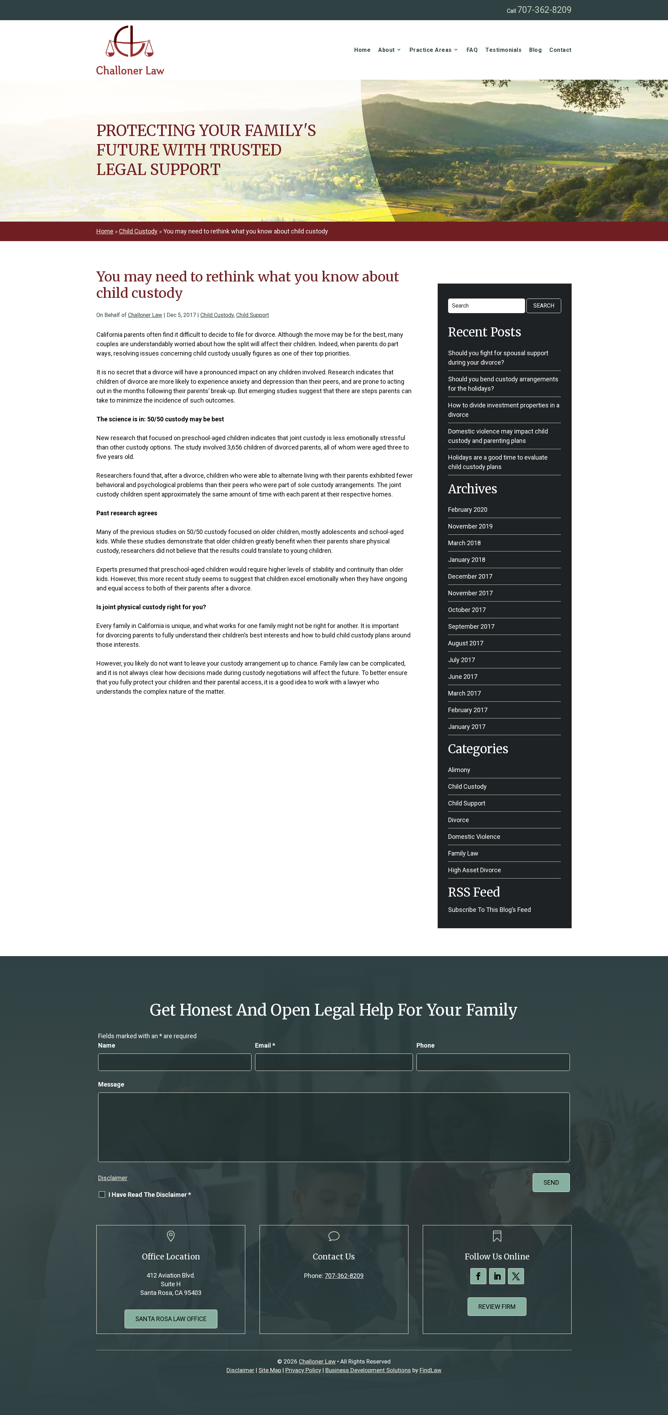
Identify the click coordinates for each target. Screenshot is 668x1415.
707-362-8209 (544, 10)
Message (111, 1084)
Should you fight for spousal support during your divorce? (498, 357)
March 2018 (464, 543)
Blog (535, 50)
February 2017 (467, 710)
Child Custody (217, 315)
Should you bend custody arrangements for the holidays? (503, 383)
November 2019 (470, 526)
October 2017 (467, 609)
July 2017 (461, 659)
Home (362, 50)
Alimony (459, 769)
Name (106, 1045)
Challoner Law (145, 315)
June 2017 (462, 676)
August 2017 (465, 643)
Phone (425, 1045)
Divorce (458, 820)
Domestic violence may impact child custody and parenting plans (498, 436)
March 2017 (464, 693)
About (386, 50)
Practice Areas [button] (430, 50)
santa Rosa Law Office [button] (171, 1318)
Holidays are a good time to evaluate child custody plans (498, 462)
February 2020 (467, 509)
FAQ (472, 50)
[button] (661, 1365)
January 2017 (466, 726)
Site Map (270, 1370)
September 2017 (471, 626)
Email (265, 1045)
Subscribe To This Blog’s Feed (489, 909)
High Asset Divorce (474, 870)
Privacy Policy (303, 1370)
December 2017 (470, 576)
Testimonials (503, 50)
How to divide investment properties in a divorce (503, 410)
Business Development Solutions (368, 1370)
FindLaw (431, 1370)
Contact (560, 50)
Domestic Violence (474, 836)
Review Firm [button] (497, 1306)
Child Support (252, 315)
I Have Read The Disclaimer (150, 1194)
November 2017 (470, 593)
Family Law (463, 853)
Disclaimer (112, 1178)
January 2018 (466, 559)
